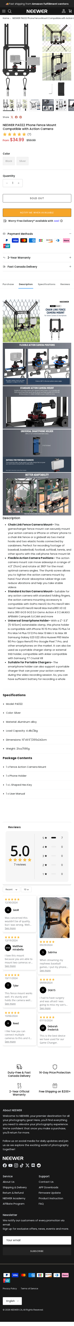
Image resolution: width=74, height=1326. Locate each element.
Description (26, 284)
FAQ (41, 1203)
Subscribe (37, 1251)
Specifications (46, 284)
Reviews (65, 284)
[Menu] (4, 11)
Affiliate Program (13, 1203)
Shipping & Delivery (15, 1187)
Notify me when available (37, 212)
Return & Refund (13, 1193)
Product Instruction (51, 1198)
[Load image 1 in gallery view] (37, 60)
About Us (8, 1182)
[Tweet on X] (12, 117)
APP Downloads (48, 1187)
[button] (53, 838)
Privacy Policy (10, 1288)
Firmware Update (50, 1193)
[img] (14, 134)
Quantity (9, 176)
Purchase (8, 284)
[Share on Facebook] (16, 117)
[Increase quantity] (20, 183)
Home (6, 18)
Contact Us (46, 1182)
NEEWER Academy (14, 1198)
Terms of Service (29, 1288)
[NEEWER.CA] (37, 11)
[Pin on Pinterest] (20, 117)
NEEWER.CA (16, 1309)
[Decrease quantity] (6, 183)
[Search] (11, 11)
